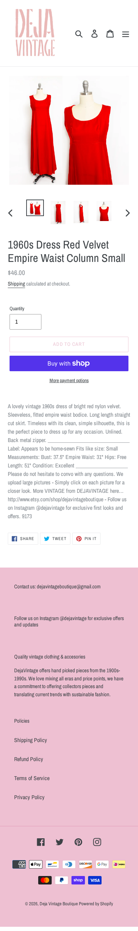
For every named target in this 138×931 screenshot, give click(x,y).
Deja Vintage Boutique (59, 904)
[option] (35, 208)
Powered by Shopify (96, 904)
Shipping (16, 283)
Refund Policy (28, 759)
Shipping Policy (30, 740)
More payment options (69, 380)
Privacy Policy (29, 797)
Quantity (17, 308)
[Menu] (125, 33)
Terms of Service (32, 778)
